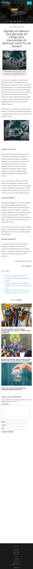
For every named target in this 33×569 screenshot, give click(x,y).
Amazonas (16, 554)
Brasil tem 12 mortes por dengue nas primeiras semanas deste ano (13, 389)
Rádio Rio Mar (16, 561)
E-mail (3, 425)
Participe (14, 14)
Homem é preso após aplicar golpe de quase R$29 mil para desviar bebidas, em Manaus (16, 360)
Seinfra (15, 87)
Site (2, 428)
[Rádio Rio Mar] (6, 3)
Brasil (16, 556)
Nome (3, 422)
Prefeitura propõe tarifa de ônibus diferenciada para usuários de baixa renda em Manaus (15, 330)
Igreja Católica (16, 552)
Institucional (16, 567)
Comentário (5, 404)
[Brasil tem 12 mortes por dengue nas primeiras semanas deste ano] (16, 374)
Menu (29, 3)
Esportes (16, 559)
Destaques (16, 549)
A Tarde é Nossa (16, 12)
